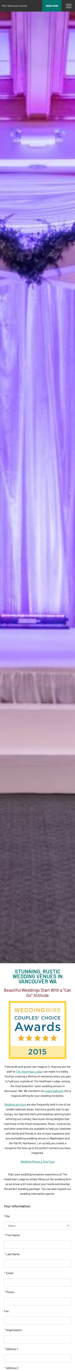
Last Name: (12, 1254)
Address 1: (11, 1349)
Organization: (13, 1330)
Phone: (9, 1292)
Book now (52, 5)
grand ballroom (54, 1091)
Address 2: (11, 1368)
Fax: (6, 1311)
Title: (7, 1216)
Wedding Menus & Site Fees (38, 1161)
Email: (9, 1273)
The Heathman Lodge (29, 1071)
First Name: (12, 1235)
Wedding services (15, 1104)
